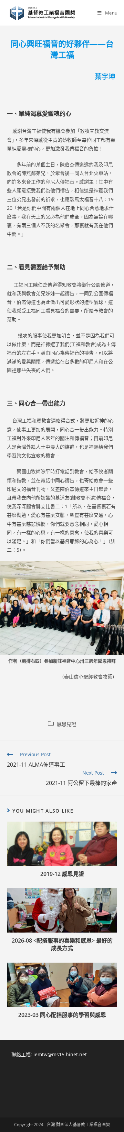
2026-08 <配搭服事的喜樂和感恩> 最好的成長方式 (62, 944)
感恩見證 (66, 724)
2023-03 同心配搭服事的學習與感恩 (62, 1015)
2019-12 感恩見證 (62, 874)
